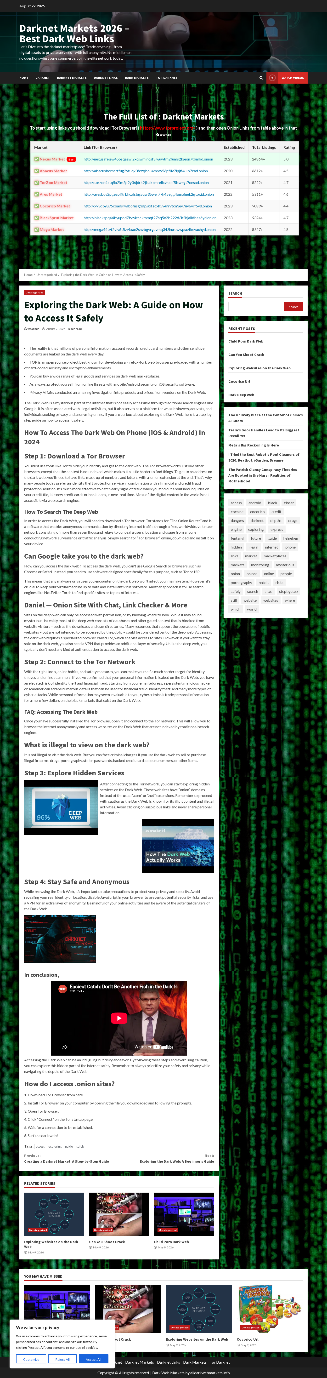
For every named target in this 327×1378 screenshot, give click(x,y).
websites (270, 600)
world (252, 609)
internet (271, 547)
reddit (264, 582)
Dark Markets (137, 77)
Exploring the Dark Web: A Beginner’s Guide (177, 1158)
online (269, 573)
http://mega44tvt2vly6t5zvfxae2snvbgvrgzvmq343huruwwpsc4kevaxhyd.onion (150, 229)
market (251, 556)
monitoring (260, 564)
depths (276, 520)
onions (252, 573)
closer (289, 502)
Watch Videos (293, 77)
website (250, 600)
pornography (241, 582)
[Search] (261, 77)
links (234, 556)
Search (235, 293)
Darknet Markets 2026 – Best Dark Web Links (74, 33)
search (252, 591)
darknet (257, 520)
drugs (293, 520)
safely (80, 1146)
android (254, 502)
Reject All (62, 1359)
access (40, 1146)
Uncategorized (34, 292)
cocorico (257, 511)
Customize (31, 1359)
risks (279, 582)
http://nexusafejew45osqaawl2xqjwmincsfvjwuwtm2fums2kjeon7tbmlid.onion (148, 159)
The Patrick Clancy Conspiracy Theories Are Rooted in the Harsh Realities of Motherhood (262, 475)
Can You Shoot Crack (119, 1214)
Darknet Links (106, 77)
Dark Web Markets (168, 1372)
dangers (237, 520)
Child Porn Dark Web (184, 1214)
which (235, 609)
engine (236, 529)
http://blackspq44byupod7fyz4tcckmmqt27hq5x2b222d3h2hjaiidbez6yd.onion (150, 217)
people (286, 573)
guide (69, 1146)
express (277, 529)
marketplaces (275, 556)
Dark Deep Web (241, 394)
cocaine (237, 511)
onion (235, 573)
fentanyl (237, 538)
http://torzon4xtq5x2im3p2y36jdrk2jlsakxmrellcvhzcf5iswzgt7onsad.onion (146, 182)
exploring (55, 1146)
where (290, 600)
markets (237, 564)
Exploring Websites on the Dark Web (54, 1214)
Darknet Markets (72, 77)
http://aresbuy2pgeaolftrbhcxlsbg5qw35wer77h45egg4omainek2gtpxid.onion (149, 194)
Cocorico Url (239, 381)
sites (268, 591)
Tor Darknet (167, 77)
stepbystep (288, 591)
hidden (236, 547)
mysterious (285, 564)
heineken (290, 538)
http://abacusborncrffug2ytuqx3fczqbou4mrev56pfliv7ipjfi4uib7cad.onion (146, 170)
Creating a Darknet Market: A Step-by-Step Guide (66, 1158)
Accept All (93, 1359)
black (272, 502)
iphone (290, 547)
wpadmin (33, 329)
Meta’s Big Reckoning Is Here (253, 445)
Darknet (42, 77)
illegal (253, 547)
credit (276, 511)
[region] (62, 1344)
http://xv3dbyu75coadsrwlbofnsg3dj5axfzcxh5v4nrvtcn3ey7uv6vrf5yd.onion (148, 206)
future (256, 538)
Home (23, 77)
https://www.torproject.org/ (168, 128)
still (234, 600)
